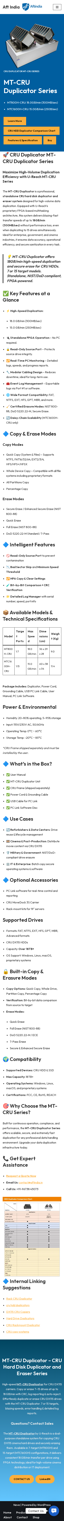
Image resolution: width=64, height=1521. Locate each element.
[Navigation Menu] (57, 7)
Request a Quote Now (21, 1176)
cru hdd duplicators (18, 1305)
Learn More (15, 121)
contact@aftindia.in (31, 1182)
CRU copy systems (17, 1331)
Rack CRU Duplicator (19, 1298)
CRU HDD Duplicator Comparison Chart (31, 130)
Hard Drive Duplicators (20, 1318)
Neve (16, 1505)
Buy (50, 140)
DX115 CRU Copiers (18, 1312)
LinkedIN (45, 1479)
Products (22, 1512)
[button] (54, 1511)
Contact (22, 1517)
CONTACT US (22, 1479)
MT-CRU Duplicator (30, 1384)
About (7, 1517)
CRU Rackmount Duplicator (23, 1325)
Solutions (39, 1512)
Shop (36, 1517)
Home (7, 1512)
